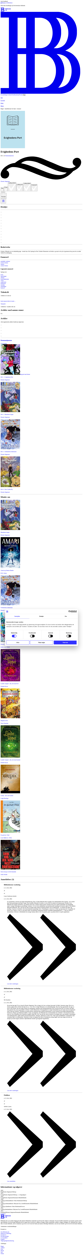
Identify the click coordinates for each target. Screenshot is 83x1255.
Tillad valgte (41, 642)
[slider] (41, 130)
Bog (2, 188)
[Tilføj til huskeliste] (3, 201)
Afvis (17, 642)
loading (3, 192)
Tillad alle (65, 642)
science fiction (4, 265)
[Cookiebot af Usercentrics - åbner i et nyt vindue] (70, 611)
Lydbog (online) (12, 183)
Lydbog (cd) (19, 184)
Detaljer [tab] (41, 616)
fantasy (2, 264)
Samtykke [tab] (17, 616)
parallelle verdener (5, 261)
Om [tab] (66, 616)
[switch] (32, 636)
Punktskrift (34, 185)
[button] (41, 1191)
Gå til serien (4, 343)
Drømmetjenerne (9, 155)
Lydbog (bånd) (27, 183)
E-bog (5, 187)
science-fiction (4, 263)
